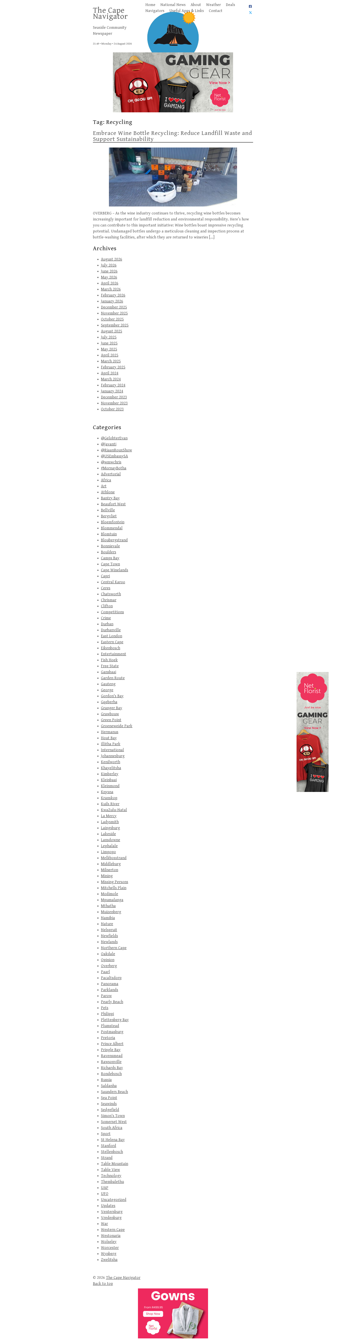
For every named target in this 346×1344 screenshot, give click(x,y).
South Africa (111, 1128)
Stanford (108, 1146)
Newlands (109, 942)
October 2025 (112, 319)
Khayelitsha (111, 768)
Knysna (107, 792)
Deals (230, 5)
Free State (110, 666)
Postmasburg (112, 1032)
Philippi (107, 1014)
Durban (107, 624)
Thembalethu (112, 1181)
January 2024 (112, 391)
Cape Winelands (114, 570)
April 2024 (109, 373)
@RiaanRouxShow (116, 450)
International (112, 750)
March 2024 (111, 379)
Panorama (109, 984)
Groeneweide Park (116, 726)
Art (104, 486)
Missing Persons (114, 882)
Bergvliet (109, 516)
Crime (106, 618)
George (107, 690)
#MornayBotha (113, 468)
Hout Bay (109, 738)
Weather (213, 5)
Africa (106, 480)
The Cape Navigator (110, 13)
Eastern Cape (112, 642)
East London (111, 636)
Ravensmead (112, 1056)
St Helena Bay (113, 1140)
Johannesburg (113, 756)
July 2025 (109, 337)
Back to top (103, 1283)
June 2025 (109, 343)
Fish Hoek (109, 660)
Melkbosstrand (114, 858)
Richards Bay (112, 1068)
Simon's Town (113, 1116)
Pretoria (108, 1038)
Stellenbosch (112, 1152)
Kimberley (109, 774)
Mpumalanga (112, 900)
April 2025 (109, 355)
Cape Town (110, 564)
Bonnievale (110, 546)
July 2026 (109, 265)
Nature (107, 924)
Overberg (109, 966)
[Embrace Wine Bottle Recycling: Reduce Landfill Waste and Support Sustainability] (173, 177)
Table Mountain (114, 1164)
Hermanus (109, 732)
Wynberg (108, 1253)
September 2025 (115, 325)
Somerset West (114, 1122)
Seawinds (109, 1104)
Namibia (108, 918)
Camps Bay (110, 558)
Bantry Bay (110, 498)
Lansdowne (110, 840)
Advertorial (111, 474)
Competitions (112, 612)
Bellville (108, 510)
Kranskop (109, 798)
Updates (108, 1205)
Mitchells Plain (113, 888)
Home (150, 5)
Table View (110, 1170)
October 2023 (112, 409)
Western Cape (113, 1229)
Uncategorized (113, 1199)
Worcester (110, 1247)
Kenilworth (110, 762)
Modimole (109, 894)
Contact (215, 11)
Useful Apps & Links (186, 11)
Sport (106, 1134)
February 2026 (113, 295)
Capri (105, 576)
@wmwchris (111, 462)
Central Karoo (113, 582)
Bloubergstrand (114, 540)
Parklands (109, 990)
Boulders (108, 552)
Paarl (105, 972)
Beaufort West (113, 504)
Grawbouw (110, 714)
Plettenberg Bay (115, 1020)
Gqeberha (109, 702)
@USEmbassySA (114, 456)
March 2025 (111, 361)
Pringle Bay (111, 1050)
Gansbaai (108, 672)
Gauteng (108, 684)
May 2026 (109, 277)
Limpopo (108, 852)
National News (173, 5)
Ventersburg (112, 1211)
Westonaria (111, 1235)
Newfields (109, 936)
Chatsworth (111, 594)
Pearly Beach (112, 1002)
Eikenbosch (110, 648)
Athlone (108, 492)
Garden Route (113, 678)
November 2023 (114, 403)
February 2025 (113, 367)
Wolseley (109, 1241)
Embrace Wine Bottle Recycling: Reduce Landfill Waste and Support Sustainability (172, 136)
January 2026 (112, 301)
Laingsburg (110, 828)
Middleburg (111, 864)
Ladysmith (110, 822)
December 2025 (114, 307)
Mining (107, 876)
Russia (106, 1080)
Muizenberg (111, 912)
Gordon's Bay (112, 696)
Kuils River (110, 804)
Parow (106, 996)
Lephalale (109, 846)
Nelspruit (109, 930)
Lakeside (108, 834)
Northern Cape (114, 948)
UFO (104, 1193)
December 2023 (114, 397)
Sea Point (109, 1098)
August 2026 (111, 259)
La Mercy (109, 816)
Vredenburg (111, 1217)
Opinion (107, 960)
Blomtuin (109, 534)
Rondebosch (111, 1074)
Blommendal (112, 528)
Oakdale (108, 954)
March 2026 (111, 289)
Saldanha (109, 1086)
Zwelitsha (109, 1259)
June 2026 (109, 271)
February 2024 (113, 385)
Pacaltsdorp (111, 978)
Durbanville (111, 630)
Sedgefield (110, 1110)
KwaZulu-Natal (114, 810)
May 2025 (109, 349)
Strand (107, 1158)
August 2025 (111, 331)
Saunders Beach (114, 1092)
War (104, 1223)
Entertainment (113, 654)
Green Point (111, 720)
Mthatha (108, 906)
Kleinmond (110, 786)
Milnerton (109, 870)
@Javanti (108, 444)
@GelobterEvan (114, 438)
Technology (111, 1176)
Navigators (154, 11)
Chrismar (108, 600)
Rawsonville (111, 1062)
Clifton (107, 606)
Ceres (105, 588)
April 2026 (109, 283)
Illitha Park (110, 744)
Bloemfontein (112, 522)
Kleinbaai (109, 780)
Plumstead (110, 1026)
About (196, 5)
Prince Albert (112, 1044)
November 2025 (114, 313)
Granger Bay (111, 708)
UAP (104, 1187)
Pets (104, 1008)
